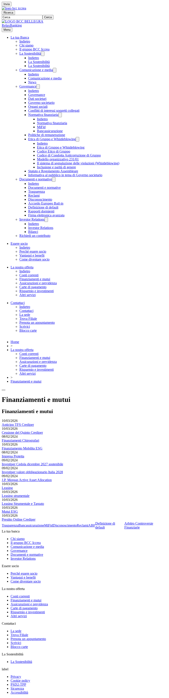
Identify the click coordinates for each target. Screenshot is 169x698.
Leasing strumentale (15, 496)
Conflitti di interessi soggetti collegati (53, 110)
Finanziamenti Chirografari (20, 440)
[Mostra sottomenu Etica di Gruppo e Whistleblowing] (77, 139)
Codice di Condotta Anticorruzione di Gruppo (69, 155)
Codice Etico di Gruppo (53, 151)
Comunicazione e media (36, 70)
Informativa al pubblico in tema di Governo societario (65, 175)
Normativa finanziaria (43, 115)
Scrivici (24, 326)
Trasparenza (36, 191)
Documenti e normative (35, 179)
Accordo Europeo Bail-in (45, 203)
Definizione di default (43, 207)
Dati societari (37, 99)
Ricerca (8, 12)
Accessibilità (19, 692)
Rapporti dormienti (41, 211)
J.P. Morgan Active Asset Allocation (27, 480)
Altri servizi (27, 295)
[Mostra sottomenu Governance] (38, 86)
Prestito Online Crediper (18, 519)
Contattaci (18, 303)
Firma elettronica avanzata (46, 215)
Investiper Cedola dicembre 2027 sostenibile (32, 464)
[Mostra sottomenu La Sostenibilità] (42, 53)
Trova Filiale (28, 318)
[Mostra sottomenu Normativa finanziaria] (60, 115)
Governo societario (41, 102)
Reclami (34, 195)
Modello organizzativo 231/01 (58, 159)
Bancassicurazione (50, 131)
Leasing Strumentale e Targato (23, 504)
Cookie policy (20, 680)
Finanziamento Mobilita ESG (22, 448)
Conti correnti (29, 275)
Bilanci (33, 232)
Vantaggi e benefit (31, 255)
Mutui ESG (10, 511)
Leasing (7, 488)
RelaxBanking (12, 25)
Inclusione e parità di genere (56, 167)
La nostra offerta (22, 267)
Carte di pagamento (32, 287)
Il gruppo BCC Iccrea (34, 49)
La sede (24, 315)
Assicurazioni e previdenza (38, 283)
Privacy (16, 676)
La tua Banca (20, 37)
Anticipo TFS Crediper (18, 424)
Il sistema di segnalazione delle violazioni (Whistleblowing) (78, 163)
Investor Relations (31, 219)
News (32, 82)
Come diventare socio (34, 259)
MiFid (41, 127)
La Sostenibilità (30, 53)
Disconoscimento (40, 199)
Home (15, 342)
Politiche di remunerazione (46, 135)
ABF (91, 525)
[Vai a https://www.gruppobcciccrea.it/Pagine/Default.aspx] (14, 8)
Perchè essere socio (32, 251)
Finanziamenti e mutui (34, 279)
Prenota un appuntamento (37, 322)
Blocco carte (28, 330)
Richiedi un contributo (34, 235)
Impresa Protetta (13, 456)
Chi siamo (26, 45)
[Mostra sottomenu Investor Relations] (46, 219)
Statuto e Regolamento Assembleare (53, 171)
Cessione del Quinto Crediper (22, 432)
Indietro (24, 41)
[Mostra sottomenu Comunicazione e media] (54, 70)
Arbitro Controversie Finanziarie (138, 525)
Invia (7, 4)
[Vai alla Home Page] (22, 21)
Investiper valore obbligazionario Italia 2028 (32, 472)
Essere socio (19, 243)
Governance (27, 86)
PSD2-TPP (18, 684)
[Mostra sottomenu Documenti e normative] (53, 179)
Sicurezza (17, 688)
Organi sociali (38, 106)
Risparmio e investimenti (36, 291)
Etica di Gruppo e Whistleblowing (52, 139)
